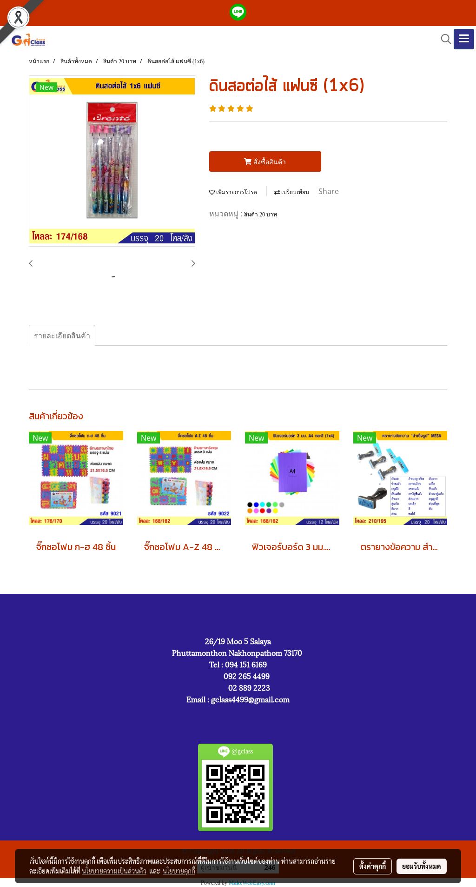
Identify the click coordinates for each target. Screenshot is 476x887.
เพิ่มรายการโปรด (236, 192)
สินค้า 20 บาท (260, 214)
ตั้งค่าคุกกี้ (372, 866)
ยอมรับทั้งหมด (421, 866)
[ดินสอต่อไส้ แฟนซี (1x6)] (112, 161)
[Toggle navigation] (464, 39)
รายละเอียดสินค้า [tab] (62, 335)
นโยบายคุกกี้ (179, 871)
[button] (443, 39)
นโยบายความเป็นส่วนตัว (114, 871)
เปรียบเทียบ (294, 192)
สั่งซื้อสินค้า (268, 161)
